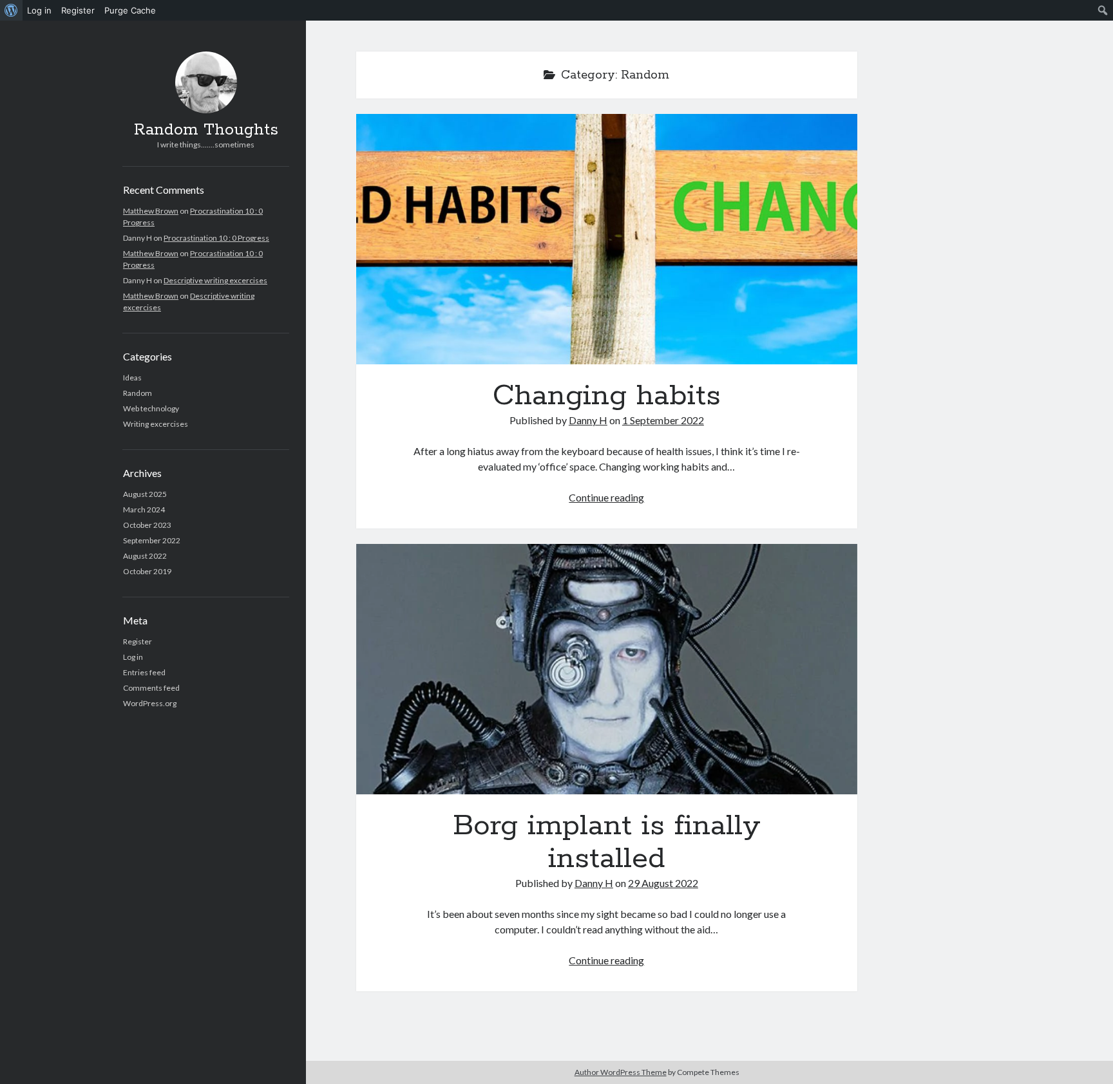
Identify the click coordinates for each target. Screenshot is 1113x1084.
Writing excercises (155, 424)
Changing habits (606, 239)
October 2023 (147, 525)
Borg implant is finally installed (606, 669)
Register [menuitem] (78, 10)
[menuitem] (11, 10)
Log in (133, 657)
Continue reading (606, 497)
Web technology (151, 408)
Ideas (132, 377)
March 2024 (144, 509)
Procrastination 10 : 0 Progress (216, 238)
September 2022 (151, 540)
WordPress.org (149, 703)
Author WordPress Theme (621, 1072)
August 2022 (145, 556)
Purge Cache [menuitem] (130, 10)
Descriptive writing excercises (215, 280)
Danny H (588, 420)
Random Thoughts (206, 130)
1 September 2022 (663, 420)
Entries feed (144, 672)
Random (137, 393)
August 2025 (145, 494)
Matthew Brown (150, 211)
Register (137, 641)
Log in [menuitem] (39, 10)
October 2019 (147, 571)
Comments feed (151, 688)
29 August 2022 (663, 883)
